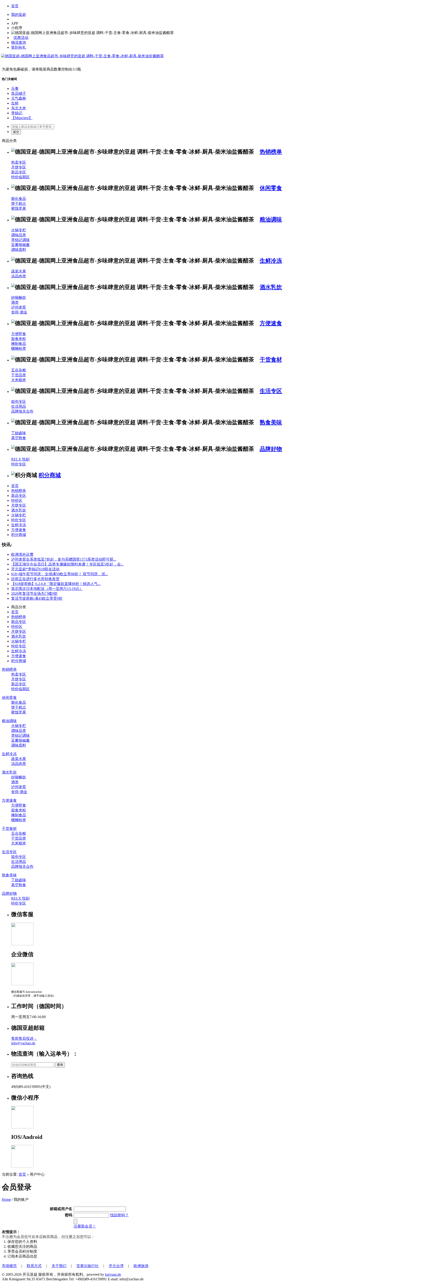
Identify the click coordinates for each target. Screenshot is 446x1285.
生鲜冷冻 (271, 261)
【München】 (22, 118)
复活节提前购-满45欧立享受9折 (36, 598)
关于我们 (59, 1266)
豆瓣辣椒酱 (20, 245)
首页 (15, 6)
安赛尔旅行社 (87, 1266)
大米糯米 (18, 380)
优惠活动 (20, 38)
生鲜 (15, 103)
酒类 (15, 302)
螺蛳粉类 (18, 348)
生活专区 (271, 391)
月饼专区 (18, 167)
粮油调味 (271, 219)
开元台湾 (116, 1266)
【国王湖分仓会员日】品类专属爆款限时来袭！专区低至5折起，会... (67, 564)
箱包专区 (18, 402)
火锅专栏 (18, 230)
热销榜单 (271, 152)
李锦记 (16, 113)
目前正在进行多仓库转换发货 (35, 579)
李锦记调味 (20, 240)
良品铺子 (18, 93)
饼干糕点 (18, 203)
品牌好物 (271, 449)
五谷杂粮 (18, 370)
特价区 (16, 500)
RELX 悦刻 (20, 459)
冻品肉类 (18, 276)
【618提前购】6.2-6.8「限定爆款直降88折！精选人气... (56, 584)
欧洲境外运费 (22, 554)
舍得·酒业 (19, 312)
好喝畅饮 (18, 297)
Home (6, 1199)
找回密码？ (119, 1215)
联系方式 (34, 1266)
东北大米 (18, 108)
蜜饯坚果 (18, 208)
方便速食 (271, 323)
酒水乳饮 (271, 287)
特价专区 (18, 464)
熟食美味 (271, 422)
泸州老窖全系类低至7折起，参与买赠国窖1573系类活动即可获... (63, 559)
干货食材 (271, 360)
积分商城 (50, 475)
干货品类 (18, 375)
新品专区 (18, 172)
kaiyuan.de (113, 1274)
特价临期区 (20, 177)
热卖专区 (18, 162)
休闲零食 (271, 188)
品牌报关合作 (22, 411)
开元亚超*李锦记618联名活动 (35, 569)
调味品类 (18, 235)
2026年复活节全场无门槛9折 (34, 593)
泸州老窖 (18, 307)
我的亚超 (18, 15)
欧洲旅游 (141, 1266)
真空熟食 (18, 438)
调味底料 (18, 250)
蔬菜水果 (18, 271)
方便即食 (18, 334)
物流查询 (18, 42)
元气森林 (18, 98)
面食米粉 (18, 339)
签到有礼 (18, 47)
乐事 (15, 89)
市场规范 (9, 1266)
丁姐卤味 (18, 433)
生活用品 (18, 406)
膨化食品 (18, 199)
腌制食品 (18, 344)
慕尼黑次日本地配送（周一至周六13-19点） (47, 589)
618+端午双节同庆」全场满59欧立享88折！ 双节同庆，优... (59, 574)
